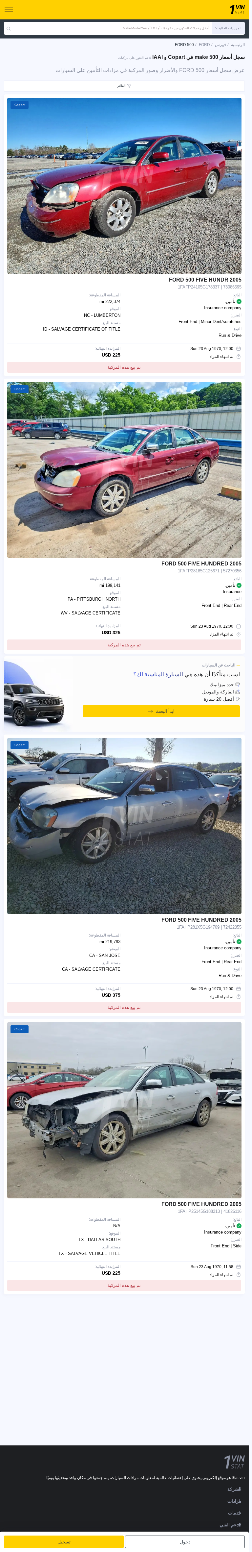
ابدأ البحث (165, 711)
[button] (228, 28)
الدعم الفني (231, 1524)
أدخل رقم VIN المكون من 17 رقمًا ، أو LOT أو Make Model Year (166, 28)
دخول (185, 1541)
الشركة (234, 1489)
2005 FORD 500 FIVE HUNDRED (201, 563)
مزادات (234, 1501)
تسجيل (64, 1541)
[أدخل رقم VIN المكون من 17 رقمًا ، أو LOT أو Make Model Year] (8, 28)
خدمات (235, 1512)
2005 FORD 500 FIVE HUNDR (205, 280)
